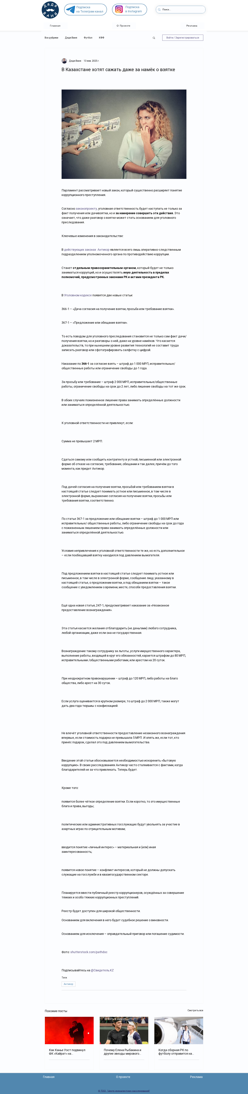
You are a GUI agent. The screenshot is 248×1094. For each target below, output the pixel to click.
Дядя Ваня (71, 37)
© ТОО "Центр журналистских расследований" (124, 1090)
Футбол (88, 37)
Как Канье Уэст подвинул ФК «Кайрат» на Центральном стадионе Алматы (67, 1051)
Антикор (68, 984)
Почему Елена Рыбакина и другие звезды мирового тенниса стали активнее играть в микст (122, 1051)
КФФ (101, 37)
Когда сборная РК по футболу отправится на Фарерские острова (175, 1051)
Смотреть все (195, 1010)
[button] (154, 37)
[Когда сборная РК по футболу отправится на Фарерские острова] (178, 1030)
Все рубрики (51, 37)
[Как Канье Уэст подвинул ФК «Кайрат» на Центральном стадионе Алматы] (69, 1030)
